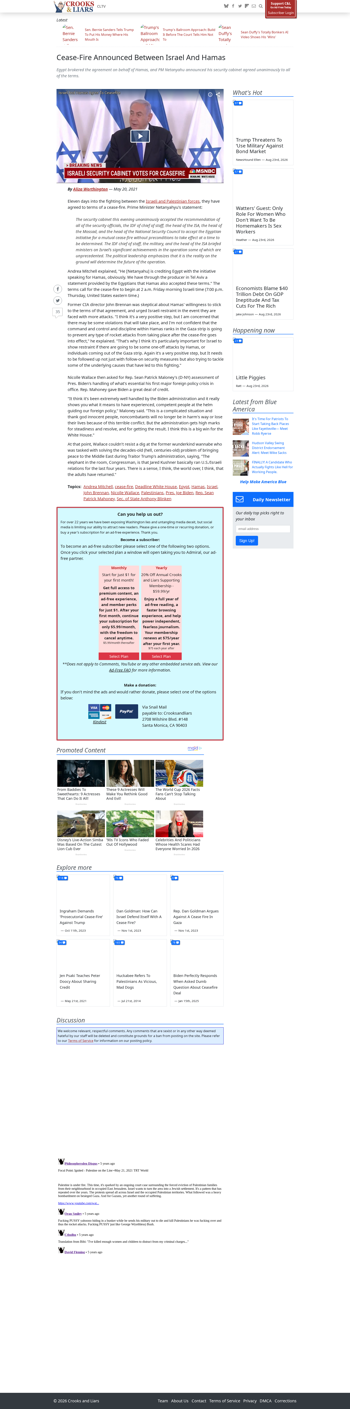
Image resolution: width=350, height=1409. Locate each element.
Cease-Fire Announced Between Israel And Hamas (141, 57)
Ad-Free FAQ (120, 670)
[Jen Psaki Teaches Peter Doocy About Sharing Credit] (83, 954)
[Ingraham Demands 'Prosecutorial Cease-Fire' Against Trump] (83, 890)
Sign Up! (247, 540)
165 (117, 942)
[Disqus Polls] (140, 1100)
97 (236, 103)
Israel (212, 486)
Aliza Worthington (90, 189)
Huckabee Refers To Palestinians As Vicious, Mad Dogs (136, 981)
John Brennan (96, 492)
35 (57, 311)
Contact (199, 1401)
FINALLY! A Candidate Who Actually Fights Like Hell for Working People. (272, 467)
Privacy (250, 1401)
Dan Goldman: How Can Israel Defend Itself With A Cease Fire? (139, 917)
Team (163, 1401)
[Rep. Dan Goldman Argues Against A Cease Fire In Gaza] (196, 890)
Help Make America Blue (263, 481)
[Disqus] (140, 1207)
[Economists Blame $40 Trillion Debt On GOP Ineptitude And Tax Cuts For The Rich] (263, 266)
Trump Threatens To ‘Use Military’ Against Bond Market (259, 145)
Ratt (238, 386)
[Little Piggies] (263, 355)
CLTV (101, 6)
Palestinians (152, 492)
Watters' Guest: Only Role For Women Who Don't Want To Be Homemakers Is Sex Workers (261, 220)
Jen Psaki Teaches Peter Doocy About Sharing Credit (80, 981)
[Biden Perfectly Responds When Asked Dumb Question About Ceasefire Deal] (196, 954)
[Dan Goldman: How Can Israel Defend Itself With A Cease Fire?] (139, 890)
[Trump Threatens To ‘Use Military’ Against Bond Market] (263, 117)
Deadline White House (156, 486)
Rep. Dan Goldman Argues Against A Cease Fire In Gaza (196, 917)
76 (116, 878)
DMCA (266, 1401)
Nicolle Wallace (125, 492)
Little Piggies (251, 377)
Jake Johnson (245, 314)
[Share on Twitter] (57, 300)
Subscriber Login (281, 13)
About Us (180, 1401)
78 (173, 942)
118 (61, 878)
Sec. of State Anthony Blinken (144, 498)
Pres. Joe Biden (179, 492)
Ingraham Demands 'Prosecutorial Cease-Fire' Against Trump (81, 917)
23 (236, 341)
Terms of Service (80, 1040)
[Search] (260, 6)
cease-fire (124, 486)
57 (236, 172)
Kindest (99, 722)
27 (236, 252)
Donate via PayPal (126, 711)
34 (60, 942)
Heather (241, 240)
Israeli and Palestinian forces (173, 201)
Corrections (286, 1401)
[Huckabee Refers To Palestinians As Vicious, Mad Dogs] (139, 954)
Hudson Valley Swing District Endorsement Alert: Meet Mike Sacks (269, 448)
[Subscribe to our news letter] (253, 6)
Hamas (198, 486)
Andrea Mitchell (98, 486)
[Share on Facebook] (57, 289)
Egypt (184, 486)
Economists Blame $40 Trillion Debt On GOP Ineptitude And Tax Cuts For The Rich (262, 297)
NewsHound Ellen (248, 160)
